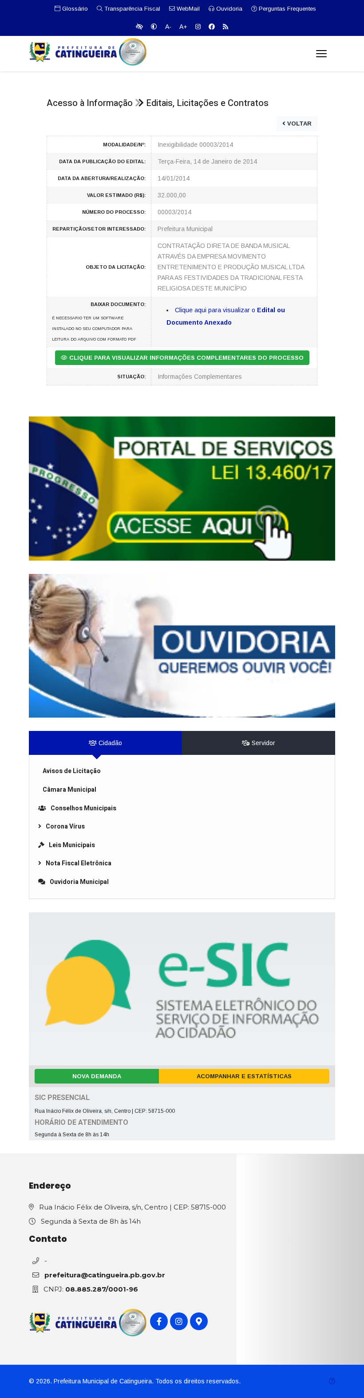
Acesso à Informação (90, 103)
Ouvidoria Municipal (79, 882)
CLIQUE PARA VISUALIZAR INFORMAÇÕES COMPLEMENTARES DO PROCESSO (185, 357)
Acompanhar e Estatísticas (244, 1076)
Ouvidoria (228, 8)
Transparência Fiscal (131, 8)
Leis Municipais (72, 845)
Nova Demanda (96, 1076)
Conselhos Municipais (83, 808)
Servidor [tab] (262, 742)
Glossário (74, 8)
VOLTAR (298, 123)
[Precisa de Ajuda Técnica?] (332, 1381)
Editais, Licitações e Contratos (207, 103)
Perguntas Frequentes (286, 8)
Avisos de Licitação (72, 771)
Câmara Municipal (69, 789)
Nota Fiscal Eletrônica (78, 863)
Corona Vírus (65, 826)
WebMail (187, 8)
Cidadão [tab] (109, 742)
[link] (182, 488)
